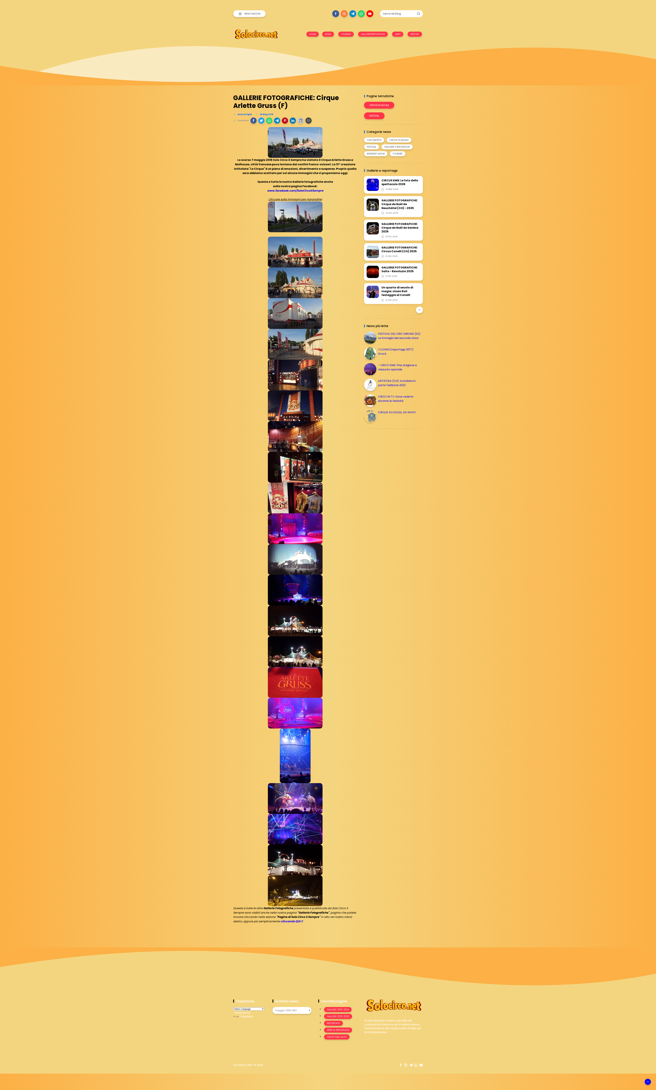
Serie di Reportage (338, 1030)
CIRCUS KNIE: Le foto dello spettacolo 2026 (399, 182)
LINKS (398, 34)
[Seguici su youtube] (369, 13)
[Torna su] (648, 1082)
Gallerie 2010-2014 (338, 1009)
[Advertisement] (389, 455)
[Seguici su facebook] (335, 13)
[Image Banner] (393, 1005)
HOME (312, 34)
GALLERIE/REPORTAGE (373, 34)
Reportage (333, 1023)
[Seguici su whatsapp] (361, 13)
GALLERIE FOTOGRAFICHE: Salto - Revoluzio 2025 (399, 269)
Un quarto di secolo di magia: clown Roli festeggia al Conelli (397, 291)
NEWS (328, 34)
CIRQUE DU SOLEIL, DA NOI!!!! (397, 412)
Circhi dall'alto (337, 1037)
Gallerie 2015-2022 (338, 1016)
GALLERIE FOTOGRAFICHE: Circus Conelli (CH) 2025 (399, 249)
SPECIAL (414, 34)
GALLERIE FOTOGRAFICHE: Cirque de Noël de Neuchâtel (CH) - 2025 (399, 204)
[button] (253, 120)
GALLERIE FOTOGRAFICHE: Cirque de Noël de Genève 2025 (399, 228)
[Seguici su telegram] (352, 13)
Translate (246, 1016)
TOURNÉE (346, 34)
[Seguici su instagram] (344, 13)
